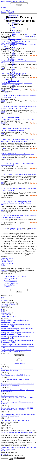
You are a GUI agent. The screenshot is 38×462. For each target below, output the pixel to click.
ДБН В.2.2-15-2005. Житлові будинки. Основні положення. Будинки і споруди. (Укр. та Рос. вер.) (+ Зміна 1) (17, 202)
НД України (4, 300)
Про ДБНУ (4, 450)
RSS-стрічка (4, 454)
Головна (3, 12)
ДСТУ (3, 134)
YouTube (3, 265)
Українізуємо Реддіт (7, 263)
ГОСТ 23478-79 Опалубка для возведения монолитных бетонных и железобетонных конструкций (18, 107)
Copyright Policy (15, 447)
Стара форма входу (19, 363)
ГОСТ (3, 101)
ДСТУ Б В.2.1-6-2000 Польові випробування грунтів (17, 154)
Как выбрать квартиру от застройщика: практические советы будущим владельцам (18, 415)
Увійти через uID (19, 355)
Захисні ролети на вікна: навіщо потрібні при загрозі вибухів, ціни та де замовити (17, 384)
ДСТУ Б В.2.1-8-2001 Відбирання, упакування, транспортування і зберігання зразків (16, 129)
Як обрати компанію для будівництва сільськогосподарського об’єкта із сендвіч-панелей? (17, 396)
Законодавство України (8, 304)
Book (2, 311)
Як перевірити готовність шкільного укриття (15, 420)
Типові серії (4, 314)
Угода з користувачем (7, 449)
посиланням (4, 270)
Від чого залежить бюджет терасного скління (15, 379)
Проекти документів (7, 316)
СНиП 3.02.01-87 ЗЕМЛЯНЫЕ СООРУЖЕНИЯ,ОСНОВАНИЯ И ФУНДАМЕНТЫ (17, 118)
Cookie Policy (5, 447)
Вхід (2, 297)
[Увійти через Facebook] (17, 359)
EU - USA (4, 306)
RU (2, 309)
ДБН (2, 55)
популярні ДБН (6, 313)
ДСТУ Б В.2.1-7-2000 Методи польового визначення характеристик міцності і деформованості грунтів (17, 140)
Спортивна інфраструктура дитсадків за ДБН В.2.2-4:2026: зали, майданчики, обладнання (17, 409)
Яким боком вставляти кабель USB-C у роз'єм (15, 375)
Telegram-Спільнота (7, 258)
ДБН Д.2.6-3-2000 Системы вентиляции (13, 73)
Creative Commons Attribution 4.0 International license (17, 432)
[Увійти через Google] (20, 359)
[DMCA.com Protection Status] (19, 458)
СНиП (3, 123)
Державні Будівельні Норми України (12, 1)
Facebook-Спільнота (7, 260)
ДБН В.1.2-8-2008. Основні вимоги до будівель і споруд (18, 174)
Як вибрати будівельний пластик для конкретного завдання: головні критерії (17, 369)
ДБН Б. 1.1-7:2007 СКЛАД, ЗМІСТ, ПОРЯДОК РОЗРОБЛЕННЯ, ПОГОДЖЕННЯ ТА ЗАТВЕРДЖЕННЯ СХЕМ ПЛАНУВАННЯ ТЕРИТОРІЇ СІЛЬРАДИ (18, 44)
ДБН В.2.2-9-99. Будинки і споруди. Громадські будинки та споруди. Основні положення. (18, 216)
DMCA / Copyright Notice (28, 447)
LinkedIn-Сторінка (6, 261)
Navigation (4, 7)
